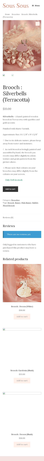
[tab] (22, 217)
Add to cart (10, 189)
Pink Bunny (26, 203)
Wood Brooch (9, 205)
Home (7, 14)
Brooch (11, 203)
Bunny (18, 203)
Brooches (16, 14)
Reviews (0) (8, 217)
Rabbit (35, 203)
